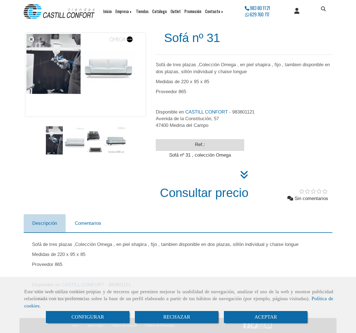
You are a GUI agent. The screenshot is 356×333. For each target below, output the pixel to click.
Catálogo (159, 11)
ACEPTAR (265, 317)
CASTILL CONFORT (206, 112)
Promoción (192, 11)
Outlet (175, 11)
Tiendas (142, 11)
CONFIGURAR (87, 317)
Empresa (122, 11)
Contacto (213, 11)
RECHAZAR (176, 317)
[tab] (45, 223)
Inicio (107, 11)
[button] (297, 11)
